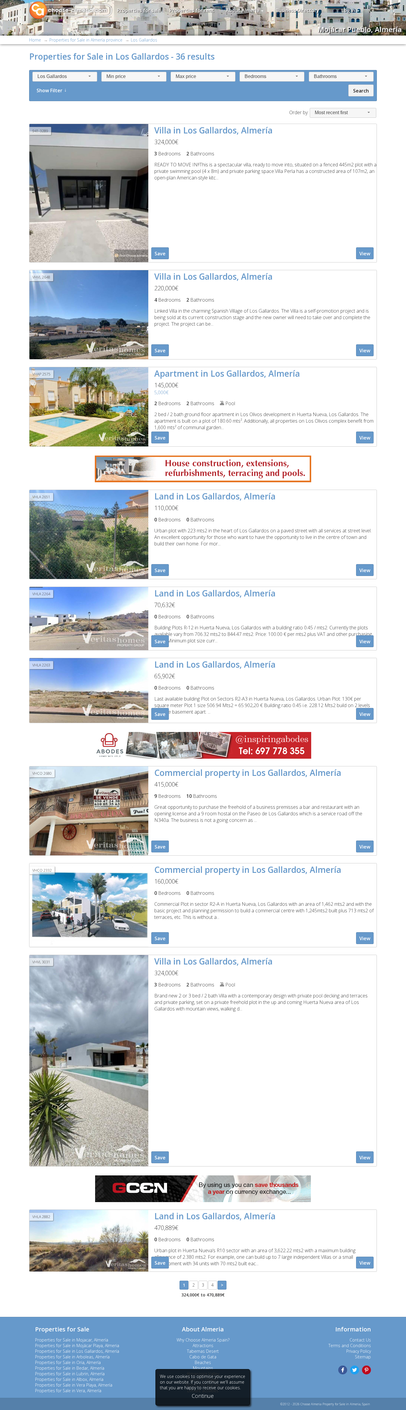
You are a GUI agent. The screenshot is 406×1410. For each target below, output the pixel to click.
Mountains (203, 1368)
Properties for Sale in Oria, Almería (68, 1362)
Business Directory (297, 10)
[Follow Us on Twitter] (354, 1370)
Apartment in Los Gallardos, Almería (227, 373)
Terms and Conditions (349, 1345)
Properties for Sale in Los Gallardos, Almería (77, 1351)
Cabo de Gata (202, 1357)
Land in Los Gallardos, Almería (215, 496)
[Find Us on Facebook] (342, 1370)
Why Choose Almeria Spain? (203, 1340)
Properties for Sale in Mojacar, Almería (71, 1340)
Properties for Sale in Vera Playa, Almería (73, 1385)
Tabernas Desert (203, 1351)
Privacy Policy (358, 1351)
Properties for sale (139, 10)
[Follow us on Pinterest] (366, 1370)
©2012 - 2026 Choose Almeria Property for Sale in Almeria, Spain (325, 1404)
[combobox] (64, 77)
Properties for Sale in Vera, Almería (68, 1390)
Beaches (203, 1362)
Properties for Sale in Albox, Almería (69, 1379)
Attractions (203, 1345)
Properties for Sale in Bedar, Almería (69, 1368)
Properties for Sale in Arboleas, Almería (72, 1357)
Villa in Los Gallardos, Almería (213, 130)
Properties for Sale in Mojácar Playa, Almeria (77, 1345)
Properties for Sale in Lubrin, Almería (70, 1373)
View (364, 253)
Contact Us (360, 1340)
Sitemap (363, 1357)
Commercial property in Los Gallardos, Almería (247, 772)
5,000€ (161, 392)
